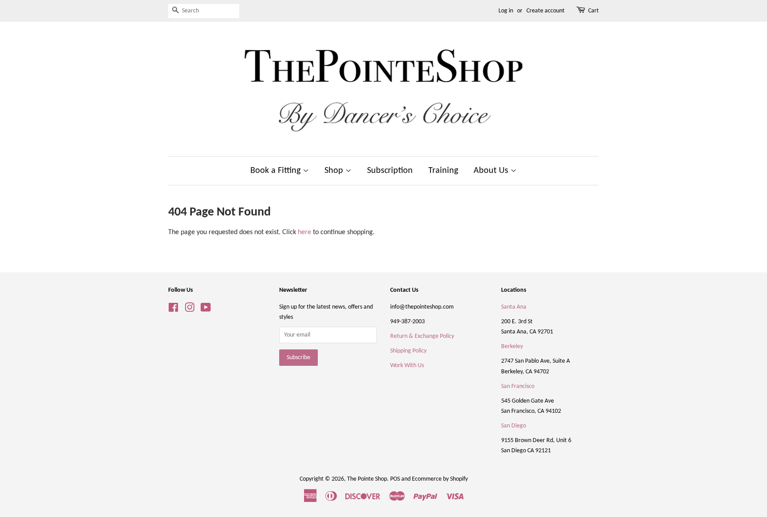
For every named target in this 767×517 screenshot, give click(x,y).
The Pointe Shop (367, 479)
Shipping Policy (408, 351)
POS (395, 479)
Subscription (390, 170)
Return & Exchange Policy (422, 336)
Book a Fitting (276, 170)
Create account (545, 11)
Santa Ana (513, 307)
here (304, 232)
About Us (492, 170)
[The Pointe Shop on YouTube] (206, 310)
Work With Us (407, 365)
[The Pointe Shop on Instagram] (189, 310)
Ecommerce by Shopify (440, 479)
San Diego (513, 426)
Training (443, 170)
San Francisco (517, 386)
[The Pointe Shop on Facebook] (173, 310)
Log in (505, 11)
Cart (593, 11)
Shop (334, 170)
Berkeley (512, 346)
